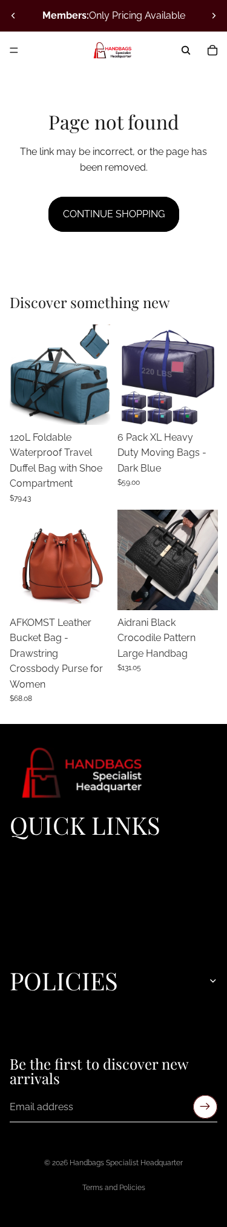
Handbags (30, 894)
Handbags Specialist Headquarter (126, 1163)
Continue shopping (114, 214)
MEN (19, 908)
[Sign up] (205, 1106)
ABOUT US (32, 921)
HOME (22, 852)
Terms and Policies (113, 1187)
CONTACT (30, 949)
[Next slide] (213, 15)
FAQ (17, 935)
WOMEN (27, 880)
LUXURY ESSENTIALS (53, 866)
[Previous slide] (13, 15)
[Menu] (14, 50)
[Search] (186, 50)
